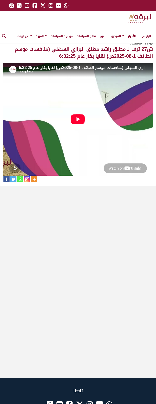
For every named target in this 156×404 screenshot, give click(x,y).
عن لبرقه (23, 36)
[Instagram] (27, 179)
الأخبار (132, 36)
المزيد (40, 36)
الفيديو (116, 36)
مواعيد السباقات (62, 36)
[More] (34, 179)
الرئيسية (145, 36)
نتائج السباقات (86, 36)
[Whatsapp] (20, 179)
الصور (103, 36)
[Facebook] (6, 179)
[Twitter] (13, 179)
